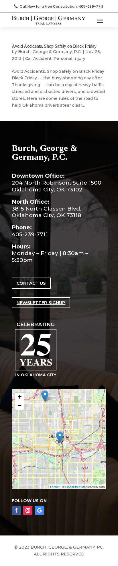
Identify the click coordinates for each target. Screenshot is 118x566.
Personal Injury (69, 58)
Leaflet (55, 486)
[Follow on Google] (39, 510)
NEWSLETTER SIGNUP (41, 302)
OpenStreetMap (76, 486)
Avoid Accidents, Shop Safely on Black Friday (54, 46)
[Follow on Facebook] (16, 510)
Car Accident (38, 58)
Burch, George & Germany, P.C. (50, 51)
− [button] (19, 405)
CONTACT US (31, 283)
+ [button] (19, 396)
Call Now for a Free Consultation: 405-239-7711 (61, 6)
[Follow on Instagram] (27, 510)
